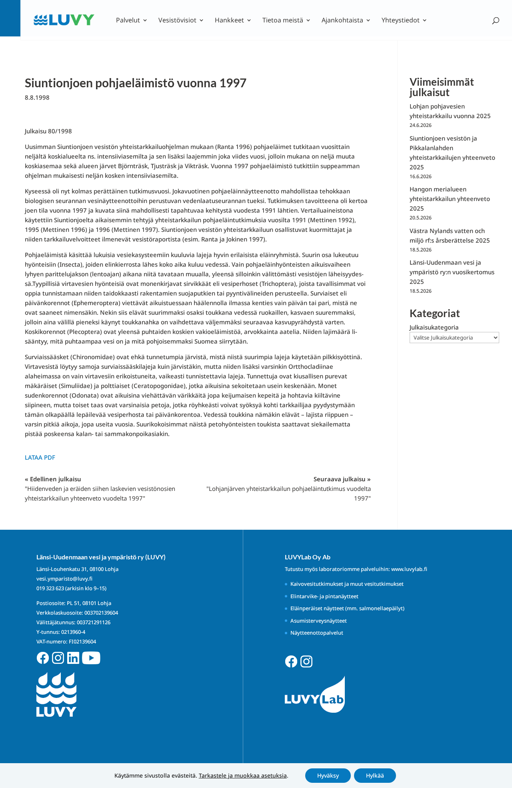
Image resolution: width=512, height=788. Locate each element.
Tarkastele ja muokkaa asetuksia (243, 775)
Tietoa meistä (282, 20)
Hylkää (375, 775)
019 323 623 (50, 588)
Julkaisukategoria (434, 327)
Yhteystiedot (401, 20)
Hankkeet (229, 20)
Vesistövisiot (177, 20)
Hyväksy (328, 775)
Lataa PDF (40, 457)
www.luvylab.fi (409, 569)
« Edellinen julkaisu (100, 488)
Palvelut (128, 20)
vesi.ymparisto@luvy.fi (64, 578)
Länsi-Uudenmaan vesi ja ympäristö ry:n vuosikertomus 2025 (452, 271)
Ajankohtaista (342, 20)
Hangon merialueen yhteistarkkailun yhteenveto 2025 (450, 198)
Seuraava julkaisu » (288, 488)
